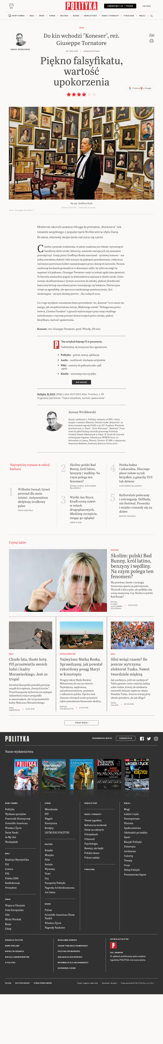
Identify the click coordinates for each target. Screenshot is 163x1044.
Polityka (9, 809)
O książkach (91, 834)
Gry (47, 878)
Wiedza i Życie (13, 828)
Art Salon (50, 892)
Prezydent (11, 887)
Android (119, 953)
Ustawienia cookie (67, 968)
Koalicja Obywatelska (17, 859)
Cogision (86, 983)
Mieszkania (51, 809)
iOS (111, 953)
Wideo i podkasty (110, 16)
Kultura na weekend (95, 825)
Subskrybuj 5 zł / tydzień (120, 6)
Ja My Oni (10, 837)
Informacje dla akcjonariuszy (73, 963)
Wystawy (50, 869)
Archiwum (130, 851)
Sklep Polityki (132, 869)
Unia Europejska (14, 910)
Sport (127, 837)
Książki (49, 850)
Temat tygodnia (93, 820)
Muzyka (49, 855)
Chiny (8, 928)
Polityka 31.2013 (46, 394)
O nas (127, 865)
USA (7, 914)
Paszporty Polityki (55, 883)
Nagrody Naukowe (55, 927)
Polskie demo (91, 853)
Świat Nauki (11, 832)
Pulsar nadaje (92, 857)
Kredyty (49, 828)
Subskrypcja (125, 738)
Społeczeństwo (132, 828)
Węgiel (49, 818)
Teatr (48, 873)
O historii (89, 839)
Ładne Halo (94, 983)
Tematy (128, 860)
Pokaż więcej (81, 723)
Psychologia (91, 843)
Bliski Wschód (13, 919)
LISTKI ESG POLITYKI (57, 832)
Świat (42, 16)
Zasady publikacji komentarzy (73, 946)
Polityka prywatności (69, 951)
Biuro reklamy (12, 946)
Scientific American (16, 823)
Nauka (76, 16)
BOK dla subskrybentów (17, 957)
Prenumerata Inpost (102, 738)
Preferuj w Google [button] (141, 88)
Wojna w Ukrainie (15, 905)
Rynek (52, 16)
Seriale (49, 864)
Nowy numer (18, 16)
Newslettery (90, 16)
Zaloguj (147, 6)
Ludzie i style (131, 814)
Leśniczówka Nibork (43, 983)
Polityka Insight (22, 983)
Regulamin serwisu (67, 940)
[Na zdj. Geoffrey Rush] (81, 153)
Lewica (9, 869)
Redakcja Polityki (14, 940)
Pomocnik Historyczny (17, 818)
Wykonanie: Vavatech (109, 983)
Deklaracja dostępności (70, 957)
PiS (7, 864)
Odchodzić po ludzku (135, 832)
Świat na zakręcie (94, 829)
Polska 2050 (11, 878)
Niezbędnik (11, 842)
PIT (47, 814)
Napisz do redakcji (14, 951)
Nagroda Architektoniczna (59, 887)
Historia (128, 823)
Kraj (32, 16)
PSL (7, 873)
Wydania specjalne (15, 814)
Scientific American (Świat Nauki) (60, 916)
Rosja (8, 924)
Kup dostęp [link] (81, 382)
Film (81, 28)
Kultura (64, 16)
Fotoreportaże (132, 818)
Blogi (127, 809)
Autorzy (128, 856)
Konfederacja (12, 883)
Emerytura (51, 823)
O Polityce (10, 963)
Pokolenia (129, 16)
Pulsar (48, 910)
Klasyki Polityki (133, 842)
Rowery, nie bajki (93, 848)
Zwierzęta (129, 846)
